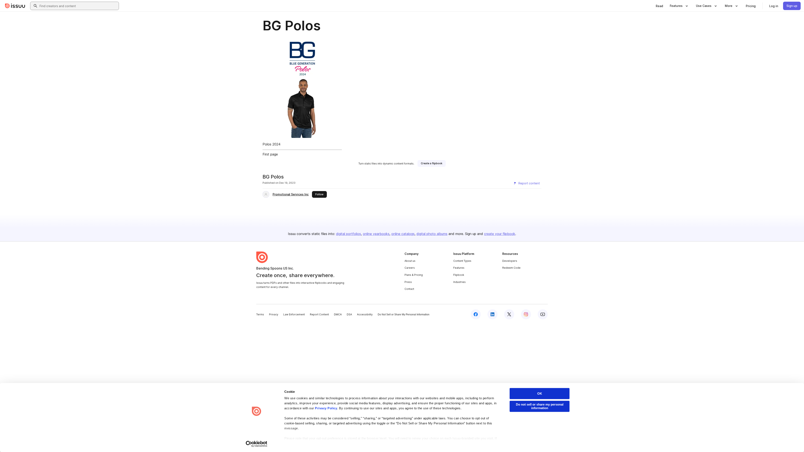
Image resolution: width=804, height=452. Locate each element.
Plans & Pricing (414, 274)
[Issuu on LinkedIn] (492, 314)
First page (270, 154)
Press (408, 282)
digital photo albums (431, 234)
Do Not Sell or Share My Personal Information (403, 314)
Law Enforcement (294, 314)
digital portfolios (348, 234)
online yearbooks (376, 234)
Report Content (319, 314)
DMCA (338, 314)
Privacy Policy (326, 408)
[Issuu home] (15, 6)
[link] (659, 6)
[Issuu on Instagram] (526, 314)
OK (539, 393)
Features (458, 267)
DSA (349, 314)
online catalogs (403, 234)
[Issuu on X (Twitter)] (509, 314)
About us (410, 260)
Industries (459, 282)
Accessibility (365, 314)
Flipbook (458, 274)
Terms (260, 314)
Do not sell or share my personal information (539, 406)
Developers (509, 260)
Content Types (462, 260)
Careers (410, 267)
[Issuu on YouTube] (543, 314)
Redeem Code (511, 267)
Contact (409, 288)
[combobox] (78, 6)
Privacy (273, 314)
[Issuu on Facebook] (476, 314)
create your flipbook (499, 234)
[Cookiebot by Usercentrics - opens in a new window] (256, 444)
